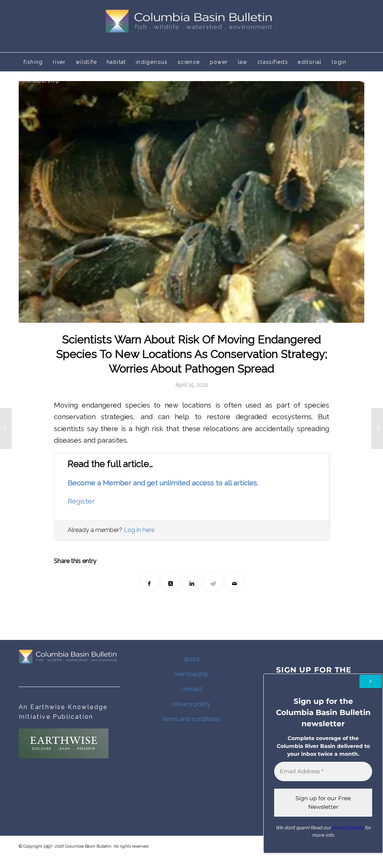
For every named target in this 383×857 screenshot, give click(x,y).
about (191, 659)
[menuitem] (33, 62)
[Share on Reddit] (213, 582)
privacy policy (191, 704)
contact (191, 689)
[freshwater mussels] (191, 202)
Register (81, 501)
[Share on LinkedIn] (192, 582)
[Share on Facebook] (149, 582)
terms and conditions (191, 719)
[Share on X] (170, 582)
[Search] (359, 80)
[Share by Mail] (234, 582)
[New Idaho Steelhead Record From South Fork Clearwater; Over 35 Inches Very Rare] (6, 428)
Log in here (139, 529)
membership (191, 674)
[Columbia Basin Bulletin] (191, 26)
